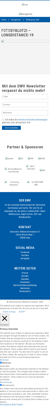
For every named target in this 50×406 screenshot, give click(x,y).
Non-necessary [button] (6, 382)
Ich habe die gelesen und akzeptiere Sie (24, 121)
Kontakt (25, 276)
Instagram (25, 258)
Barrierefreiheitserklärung (25, 285)
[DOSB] (41, 155)
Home (4, 20)
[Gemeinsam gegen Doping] (42, 167)
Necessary (6, 363)
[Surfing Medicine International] (14, 167)
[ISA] (21, 155)
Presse (25, 273)
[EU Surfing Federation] (14, 180)
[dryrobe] (9, 155)
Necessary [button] (4, 360)
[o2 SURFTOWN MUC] (36, 180)
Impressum (25, 288)
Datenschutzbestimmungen (33, 119)
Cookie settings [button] (9, 312)
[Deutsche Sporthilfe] (31, 155)
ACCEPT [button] (22, 312)
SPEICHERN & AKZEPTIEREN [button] (11, 405)
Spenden (25, 279)
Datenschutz (25, 291)
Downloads (25, 282)
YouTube (25, 255)
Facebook (25, 252)
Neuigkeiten (16, 20)
